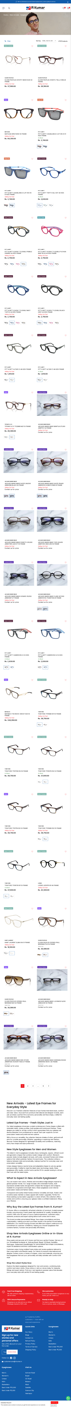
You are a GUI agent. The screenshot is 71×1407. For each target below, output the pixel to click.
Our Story (28, 1332)
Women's (52, 1335)
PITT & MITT (41, 132)
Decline (53, 1405)
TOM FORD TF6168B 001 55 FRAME (49, 714)
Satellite (28, 1387)
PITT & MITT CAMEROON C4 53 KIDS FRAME (50, 656)
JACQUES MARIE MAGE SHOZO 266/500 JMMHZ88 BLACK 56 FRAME (18, 484)
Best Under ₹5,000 (55, 1350)
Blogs (27, 1335)
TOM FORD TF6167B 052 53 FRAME (49, 771)
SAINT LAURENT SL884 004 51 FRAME (17, 942)
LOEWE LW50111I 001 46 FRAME (48, 885)
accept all (54, 1402)
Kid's (3, 1381)
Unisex (51, 1338)
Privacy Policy (30, 1344)
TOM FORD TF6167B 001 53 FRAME (16, 885)
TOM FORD (41, 711)
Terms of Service (31, 1347)
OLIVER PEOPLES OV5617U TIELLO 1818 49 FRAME (52, 81)
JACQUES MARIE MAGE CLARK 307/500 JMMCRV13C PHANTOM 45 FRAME (51, 597)
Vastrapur (28, 1393)
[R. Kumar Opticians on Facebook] (11, 1358)
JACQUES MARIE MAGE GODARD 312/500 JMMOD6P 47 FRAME (18, 597)
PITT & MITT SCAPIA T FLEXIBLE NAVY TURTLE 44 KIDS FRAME (17, 311)
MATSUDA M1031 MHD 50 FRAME (16, 134)
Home (6, 15)
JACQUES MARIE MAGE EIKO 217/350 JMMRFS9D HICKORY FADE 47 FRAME (17, 1061)
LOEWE (40, 883)
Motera (27, 1381)
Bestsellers (52, 1344)
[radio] (39, 146)
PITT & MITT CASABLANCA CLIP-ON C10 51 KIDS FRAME (18, 193)
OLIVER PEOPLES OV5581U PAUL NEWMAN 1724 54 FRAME (49, 943)
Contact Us (29, 1338)
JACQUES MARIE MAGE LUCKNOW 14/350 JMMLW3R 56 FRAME (52, 1002)
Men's (51, 1332)
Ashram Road (30, 1373)
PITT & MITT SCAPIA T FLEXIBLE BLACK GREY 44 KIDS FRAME (51, 311)
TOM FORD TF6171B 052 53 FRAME (16, 828)
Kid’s (50, 1341)
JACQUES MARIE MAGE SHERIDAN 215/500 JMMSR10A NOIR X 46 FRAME (52, 1061)
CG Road (28, 1379)
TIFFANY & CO (8, 424)
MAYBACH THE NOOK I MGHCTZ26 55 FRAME (17, 714)
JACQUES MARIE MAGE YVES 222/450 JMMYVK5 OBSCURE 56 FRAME (50, 543)
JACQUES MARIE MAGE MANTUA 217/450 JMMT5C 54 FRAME (51, 427)
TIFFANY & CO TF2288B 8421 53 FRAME (18, 426)
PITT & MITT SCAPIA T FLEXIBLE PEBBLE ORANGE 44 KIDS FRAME (18, 252)
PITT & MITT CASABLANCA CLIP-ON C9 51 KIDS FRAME (52, 134)
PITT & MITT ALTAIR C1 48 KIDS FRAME (51, 369)
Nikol (27, 1384)
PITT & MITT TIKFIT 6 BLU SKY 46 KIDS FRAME (51, 193)
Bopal (27, 1376)
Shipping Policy (30, 1350)
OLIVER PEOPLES (9, 78)
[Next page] (48, 1086)
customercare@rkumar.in (13, 1361)
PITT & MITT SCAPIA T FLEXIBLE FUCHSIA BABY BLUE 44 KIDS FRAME (52, 252)
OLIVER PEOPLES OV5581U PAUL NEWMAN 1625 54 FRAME (15, 1002)
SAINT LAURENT (9, 940)
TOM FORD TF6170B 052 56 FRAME (16, 771)
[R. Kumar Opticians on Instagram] (15, 1358)
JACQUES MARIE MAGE (44, 424)
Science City (29, 1390)
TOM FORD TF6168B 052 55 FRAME (49, 828)
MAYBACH (7, 711)
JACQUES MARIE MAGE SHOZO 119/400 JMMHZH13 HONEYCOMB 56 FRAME (51, 484)
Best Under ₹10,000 (56, 1347)
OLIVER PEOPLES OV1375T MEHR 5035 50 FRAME (18, 81)
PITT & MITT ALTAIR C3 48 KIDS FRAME (18, 369)
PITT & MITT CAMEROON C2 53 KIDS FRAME (17, 656)
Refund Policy (30, 1341)
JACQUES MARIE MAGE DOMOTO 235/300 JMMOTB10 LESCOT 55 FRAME (18, 543)
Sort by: (38, 41)
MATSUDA (7, 132)
